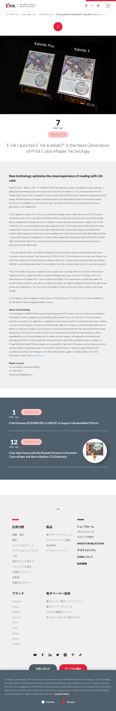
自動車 (15, 577)
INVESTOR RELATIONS (90, 543)
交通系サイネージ (21, 571)
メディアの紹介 (85, 536)
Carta (15, 627)
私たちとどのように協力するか (63, 617)
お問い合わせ (43, 668)
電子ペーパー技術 (58, 593)
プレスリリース (46, 14)
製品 (49, 527)
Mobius (16, 633)
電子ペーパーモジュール (59, 534)
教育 (14, 540)
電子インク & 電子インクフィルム (64, 601)
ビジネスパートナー (57, 550)
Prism (15, 622)
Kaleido (16, 611)
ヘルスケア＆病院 (21, 566)
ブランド (18, 593)
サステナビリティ (86, 550)
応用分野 (18, 527)
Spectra (16, 617)
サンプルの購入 (73, 668)
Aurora (15, 638)
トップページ (12, 14)
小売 (14, 555)
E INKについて (85, 556)
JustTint (16, 643)
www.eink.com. (38, 355)
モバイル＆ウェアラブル (25, 550)
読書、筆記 (18, 534)
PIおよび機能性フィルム (59, 611)
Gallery (15, 606)
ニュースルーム (28, 14)
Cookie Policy (61, 693)
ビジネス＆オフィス (23, 545)
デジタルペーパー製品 (58, 540)
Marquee (17, 601)
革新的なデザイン (21, 582)
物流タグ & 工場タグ (23, 561)
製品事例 (51, 545)
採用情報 (82, 563)
